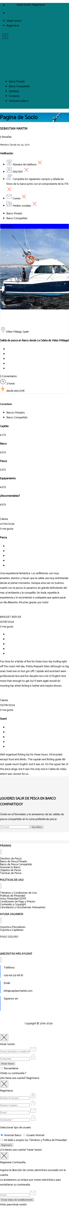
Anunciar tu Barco (10, 867)
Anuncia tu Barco (18, 101)
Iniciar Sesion (34, 1149)
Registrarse (12, 25)
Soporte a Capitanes (11, 930)
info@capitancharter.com (18, 990)
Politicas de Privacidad (12, 895)
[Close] (4, 1037)
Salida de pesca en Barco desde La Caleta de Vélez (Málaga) (34, 340)
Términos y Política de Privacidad (48, 1140)
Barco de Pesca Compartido (16, 864)
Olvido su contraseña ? (13, 1073)
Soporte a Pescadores (13, 927)
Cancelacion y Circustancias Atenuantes (22, 907)
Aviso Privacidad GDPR (13, 898)
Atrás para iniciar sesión (13, 1204)
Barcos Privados (15, 412)
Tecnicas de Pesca (10, 873)
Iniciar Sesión (13, 20)
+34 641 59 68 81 (13, 975)
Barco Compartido (19, 86)
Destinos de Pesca (11, 858)
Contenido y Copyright (13, 904)
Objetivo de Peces (10, 870)
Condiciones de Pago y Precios (17, 901)
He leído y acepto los (35, 1140)
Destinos (14, 91)
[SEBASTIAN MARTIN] (34, 321)
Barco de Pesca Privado (13, 861)
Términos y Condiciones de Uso (18, 892)
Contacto (14, 96)
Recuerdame (10, 1068)
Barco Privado (17, 81)
